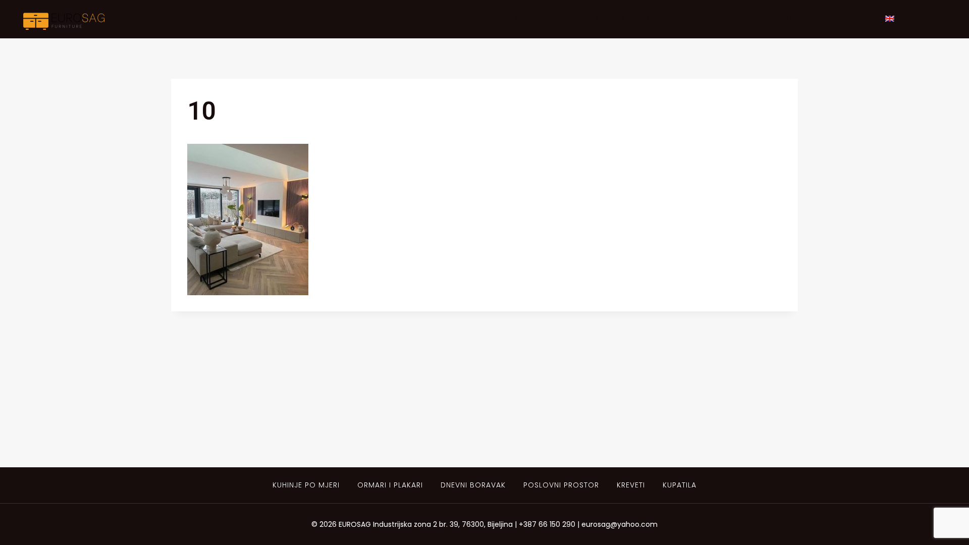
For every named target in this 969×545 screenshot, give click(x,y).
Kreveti (631, 485)
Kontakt (846, 19)
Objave (788, 19)
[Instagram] (940, 19)
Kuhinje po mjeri (306, 485)
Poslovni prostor (561, 485)
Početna (510, 19)
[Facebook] (919, 19)
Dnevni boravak (473, 485)
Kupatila (679, 485)
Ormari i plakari (390, 485)
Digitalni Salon (587, 19)
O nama (660, 19)
